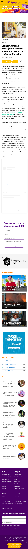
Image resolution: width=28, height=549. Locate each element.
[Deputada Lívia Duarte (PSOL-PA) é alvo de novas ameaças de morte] (14, 318)
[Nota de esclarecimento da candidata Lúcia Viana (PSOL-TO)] (21, 446)
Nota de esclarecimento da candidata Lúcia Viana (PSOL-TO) (9, 446)
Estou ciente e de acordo (14, 544)
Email (6, 234)
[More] (20, 61)
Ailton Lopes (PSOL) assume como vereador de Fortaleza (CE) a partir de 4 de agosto (12, 288)
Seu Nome (7, 230)
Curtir (23, 361)
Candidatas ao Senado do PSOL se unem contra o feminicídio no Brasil (10, 394)
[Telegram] (14, 343)
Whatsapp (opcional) (10, 238)
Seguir (23, 364)
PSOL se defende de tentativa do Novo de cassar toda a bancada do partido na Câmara (9, 384)
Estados (4, 42)
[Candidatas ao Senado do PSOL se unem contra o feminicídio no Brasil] (21, 393)
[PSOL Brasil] (14, 2)
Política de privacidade (14, 546)
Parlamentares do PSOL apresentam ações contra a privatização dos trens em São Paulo (13, 305)
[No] (26, 542)
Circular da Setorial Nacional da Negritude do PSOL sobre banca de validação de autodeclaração (10, 436)
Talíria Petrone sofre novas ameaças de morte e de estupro (10, 456)
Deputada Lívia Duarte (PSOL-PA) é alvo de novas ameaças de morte (13, 323)
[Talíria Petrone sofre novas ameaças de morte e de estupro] (21, 456)
